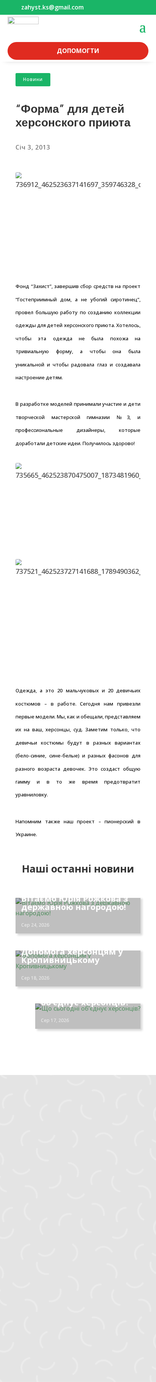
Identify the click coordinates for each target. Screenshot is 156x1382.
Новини (33, 79)
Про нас (25, 1276)
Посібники (29, 1257)
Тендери (27, 1266)
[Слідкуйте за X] (59, 1162)
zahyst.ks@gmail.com (39, 1126)
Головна (26, 1207)
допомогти (78, 51)
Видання (27, 1247)
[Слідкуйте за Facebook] (14, 1162)
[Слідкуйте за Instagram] (29, 1162)
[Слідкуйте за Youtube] (44, 1162)
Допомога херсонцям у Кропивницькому (72, 955)
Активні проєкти (38, 1227)
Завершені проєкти (42, 1237)
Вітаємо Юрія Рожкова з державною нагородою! (74, 902)
